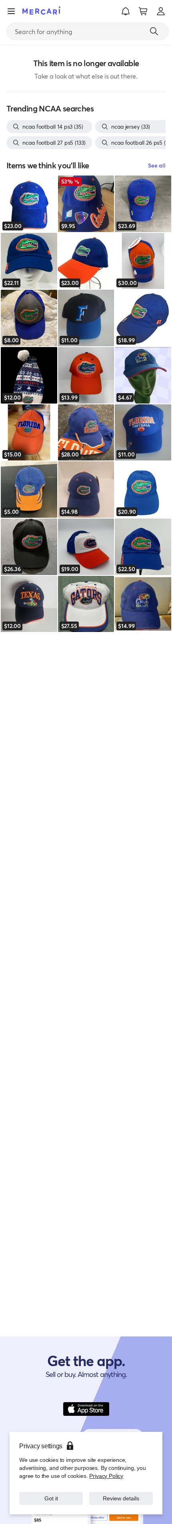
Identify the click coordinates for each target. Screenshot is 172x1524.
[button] (126, 11)
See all (157, 165)
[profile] (161, 11)
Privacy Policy (106, 1476)
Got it (51, 1498)
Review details (121, 1498)
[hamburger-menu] (11, 11)
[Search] (154, 31)
